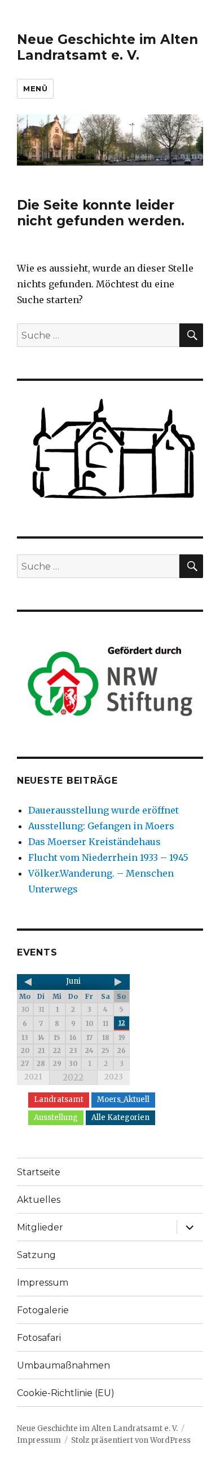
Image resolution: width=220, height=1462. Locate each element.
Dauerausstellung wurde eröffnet (103, 810)
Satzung (36, 1255)
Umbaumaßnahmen (63, 1365)
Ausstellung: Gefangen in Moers (101, 826)
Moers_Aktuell (123, 1099)
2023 (113, 1077)
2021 (33, 1077)
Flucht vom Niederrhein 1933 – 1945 (108, 857)
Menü (35, 88)
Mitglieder (40, 1227)
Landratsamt (58, 1099)
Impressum (42, 1282)
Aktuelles (38, 1199)
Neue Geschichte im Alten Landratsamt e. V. (107, 47)
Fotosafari (39, 1337)
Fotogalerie (43, 1310)
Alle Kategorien (120, 1117)
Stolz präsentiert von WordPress (131, 1440)
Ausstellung (56, 1117)
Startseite (38, 1172)
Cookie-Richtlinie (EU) (66, 1393)
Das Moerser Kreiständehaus (94, 841)
